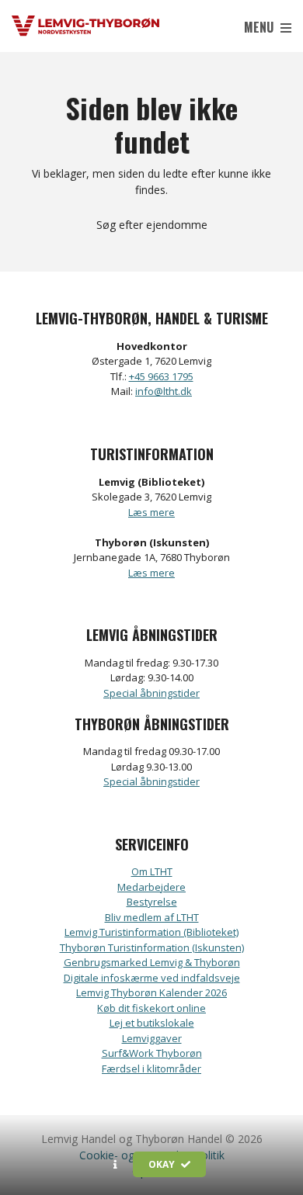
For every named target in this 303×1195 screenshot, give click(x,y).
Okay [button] (162, 1164)
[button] (115, 1165)
